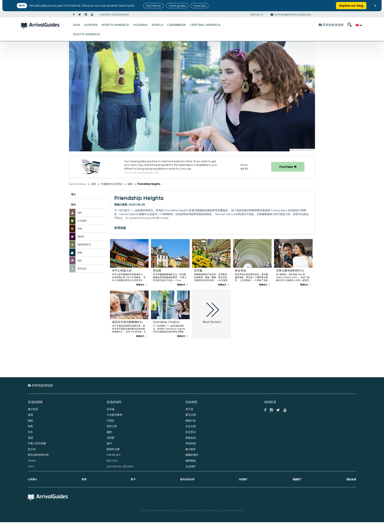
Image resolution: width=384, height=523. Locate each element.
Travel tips (199, 5)
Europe (91, 25)
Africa (157, 25)
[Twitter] (79, 14)
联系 (84, 479)
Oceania (140, 25)
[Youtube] (92, 14)
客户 (133, 479)
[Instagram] (86, 14)
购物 (130, 183)
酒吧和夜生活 (84, 244)
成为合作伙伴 (187, 479)
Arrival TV (256, 14)
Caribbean (176, 25)
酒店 (80, 260)
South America (86, 34)
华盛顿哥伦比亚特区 (112, 183)
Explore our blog (351, 5)
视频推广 (297, 479)
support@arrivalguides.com (292, 14)
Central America (205, 25)
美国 (93, 183)
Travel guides (177, 5)
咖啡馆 (81, 236)
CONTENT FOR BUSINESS (114, 14)
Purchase (286, 167)
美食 (80, 228)
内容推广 (243, 479)
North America (115, 25)
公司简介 (32, 479)
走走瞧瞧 (82, 220)
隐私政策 (351, 479)
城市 (80, 212)
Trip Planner (153, 5)
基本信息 (82, 268)
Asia (76, 25)
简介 (73, 194)
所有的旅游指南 (333, 25)
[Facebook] (73, 14)
